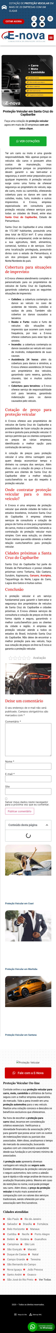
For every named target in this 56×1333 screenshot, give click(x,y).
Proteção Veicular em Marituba (21, 969)
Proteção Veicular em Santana (21, 1035)
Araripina (45, 575)
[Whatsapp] (34, 18)
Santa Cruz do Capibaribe (21, 217)
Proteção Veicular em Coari (19, 903)
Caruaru (34, 575)
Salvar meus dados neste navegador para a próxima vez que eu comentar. (27, 803)
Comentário (13, 721)
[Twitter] (34, 24)
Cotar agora (14, 21)
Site (7, 786)
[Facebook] (42, 18)
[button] (51, 37)
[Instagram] (50, 18)
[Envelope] (42, 24)
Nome (9, 761)
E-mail (10, 774)
